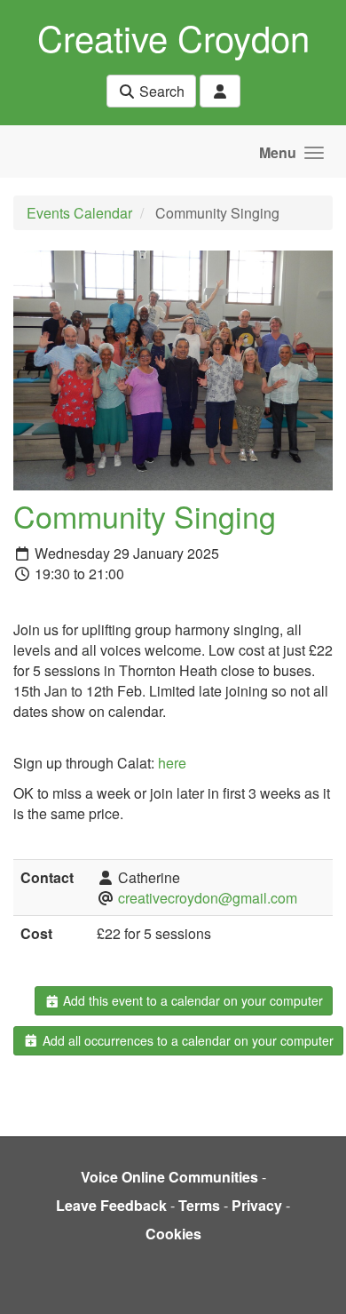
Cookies (173, 1233)
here (172, 763)
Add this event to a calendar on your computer (191, 1000)
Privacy (257, 1205)
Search (160, 91)
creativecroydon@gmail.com (207, 898)
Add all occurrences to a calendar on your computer (186, 1040)
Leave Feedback (111, 1205)
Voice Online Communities (169, 1177)
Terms (199, 1205)
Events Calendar (79, 213)
